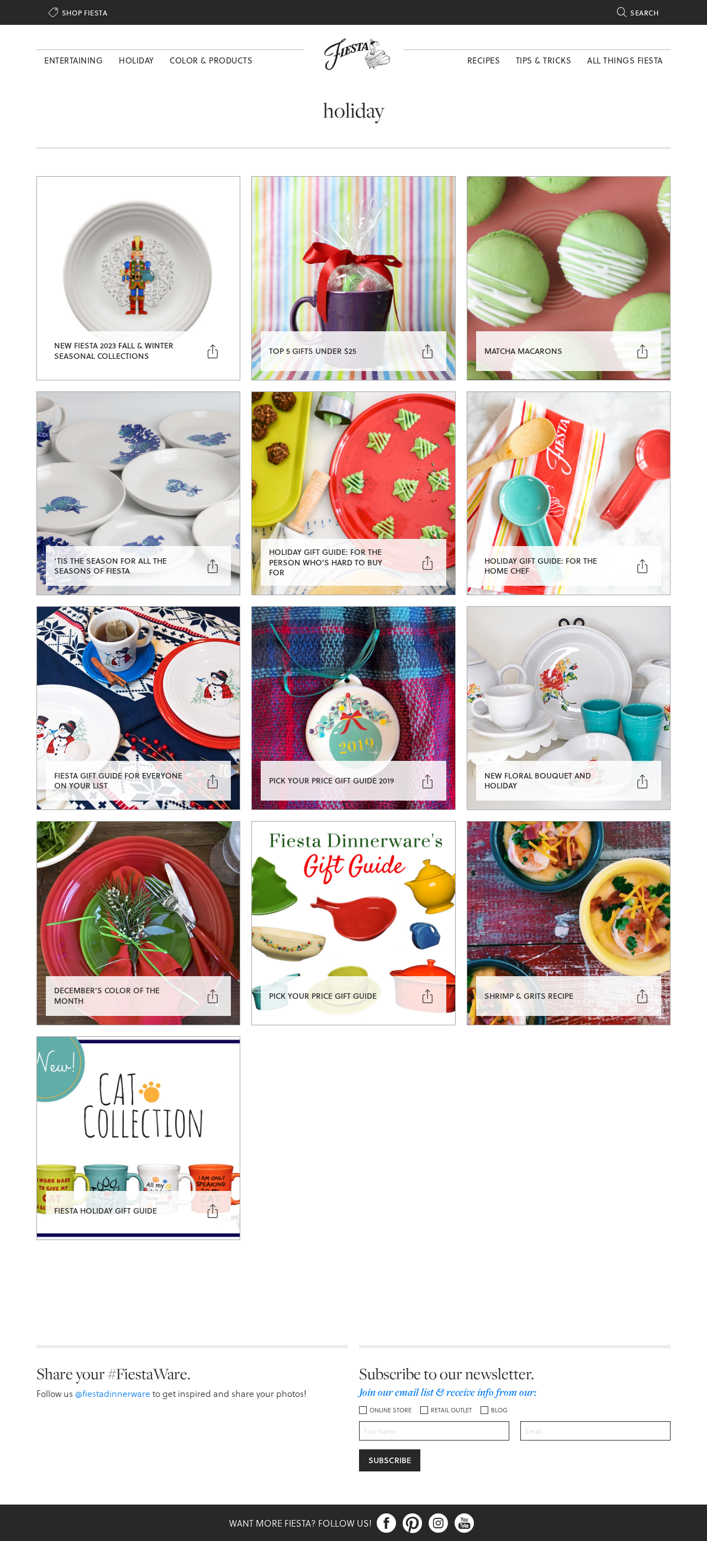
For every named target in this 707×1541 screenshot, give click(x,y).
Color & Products (211, 60)
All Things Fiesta (625, 60)
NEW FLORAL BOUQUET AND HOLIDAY (537, 780)
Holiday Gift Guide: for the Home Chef (540, 565)
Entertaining (73, 60)
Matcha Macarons (523, 351)
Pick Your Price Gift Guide (323, 996)
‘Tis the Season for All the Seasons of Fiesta (110, 565)
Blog (499, 1410)
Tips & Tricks (544, 60)
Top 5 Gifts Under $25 (312, 351)
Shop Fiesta (78, 13)
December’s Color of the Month (107, 995)
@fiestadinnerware (112, 1393)
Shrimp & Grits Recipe (528, 996)
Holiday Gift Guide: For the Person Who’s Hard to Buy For (325, 562)
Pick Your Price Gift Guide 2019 (331, 780)
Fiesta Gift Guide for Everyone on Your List (118, 780)
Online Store (390, 1410)
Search (637, 13)
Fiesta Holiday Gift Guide (105, 1210)
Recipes (483, 60)
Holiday (136, 60)
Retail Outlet (451, 1410)
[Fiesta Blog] (353, 53)
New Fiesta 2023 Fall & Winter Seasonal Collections (113, 350)
